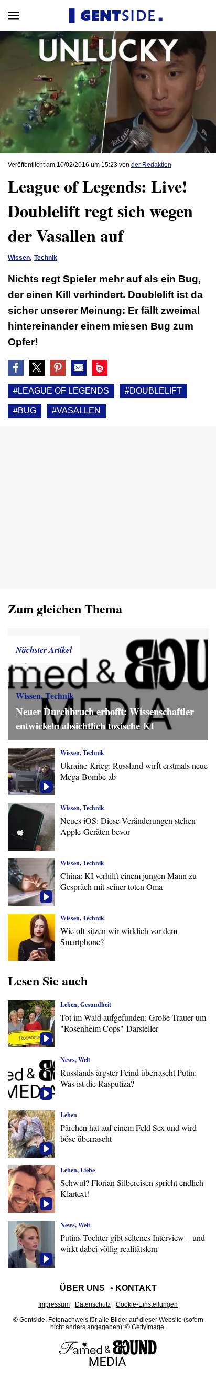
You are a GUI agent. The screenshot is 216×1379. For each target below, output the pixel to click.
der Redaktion (151, 164)
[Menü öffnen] (13, 16)
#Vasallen (76, 410)
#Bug (24, 410)
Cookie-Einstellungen (147, 1304)
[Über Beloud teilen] (99, 368)
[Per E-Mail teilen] (79, 368)
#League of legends (61, 390)
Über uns (82, 1287)
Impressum (54, 1304)
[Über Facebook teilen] (16, 368)
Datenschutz (93, 1304)
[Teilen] (58, 368)
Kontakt (136, 1287)
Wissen (19, 257)
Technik (45, 257)
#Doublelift (153, 390)
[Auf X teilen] (37, 368)
